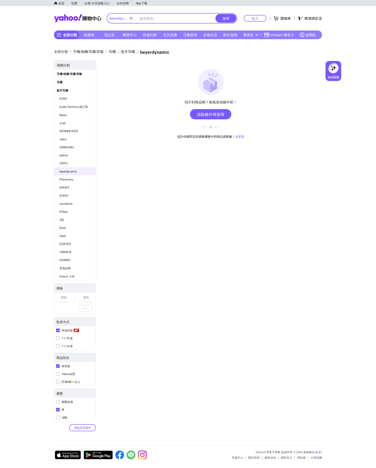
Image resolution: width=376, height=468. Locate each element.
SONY (63, 98)
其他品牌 (65, 268)
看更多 (248, 34)
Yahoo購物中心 (77, 18)
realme (63, 155)
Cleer (62, 236)
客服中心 (237, 457)
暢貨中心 (130, 34)
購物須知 (270, 457)
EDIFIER (65, 244)
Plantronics (66, 179)
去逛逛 (239, 136)
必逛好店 (210, 34)
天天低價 (170, 34)
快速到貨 (150, 34)
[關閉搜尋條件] (131, 18)
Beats (63, 115)
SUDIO (63, 195)
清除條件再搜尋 (210, 114)
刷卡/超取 (230, 34)
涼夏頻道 (190, 34)
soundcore (65, 203)
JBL (61, 220)
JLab (62, 123)
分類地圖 (316, 457)
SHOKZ (64, 187)
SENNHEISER (68, 131)
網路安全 (286, 457)
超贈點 (311, 34)
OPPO (63, 163)
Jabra (62, 139)
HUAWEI (64, 260)
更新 (318, 452)
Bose (62, 228)
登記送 (109, 34)
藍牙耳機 (62, 90)
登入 (255, 18)
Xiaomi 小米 (67, 276)
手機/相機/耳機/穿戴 (69, 74)
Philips (63, 212)
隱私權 (301, 457)
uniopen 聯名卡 (282, 34)
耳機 (59, 82)
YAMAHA (65, 252)
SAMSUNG (66, 147)
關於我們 (254, 457)
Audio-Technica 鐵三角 (73, 107)
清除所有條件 (82, 428)
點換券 (89, 34)
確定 (85, 308)
